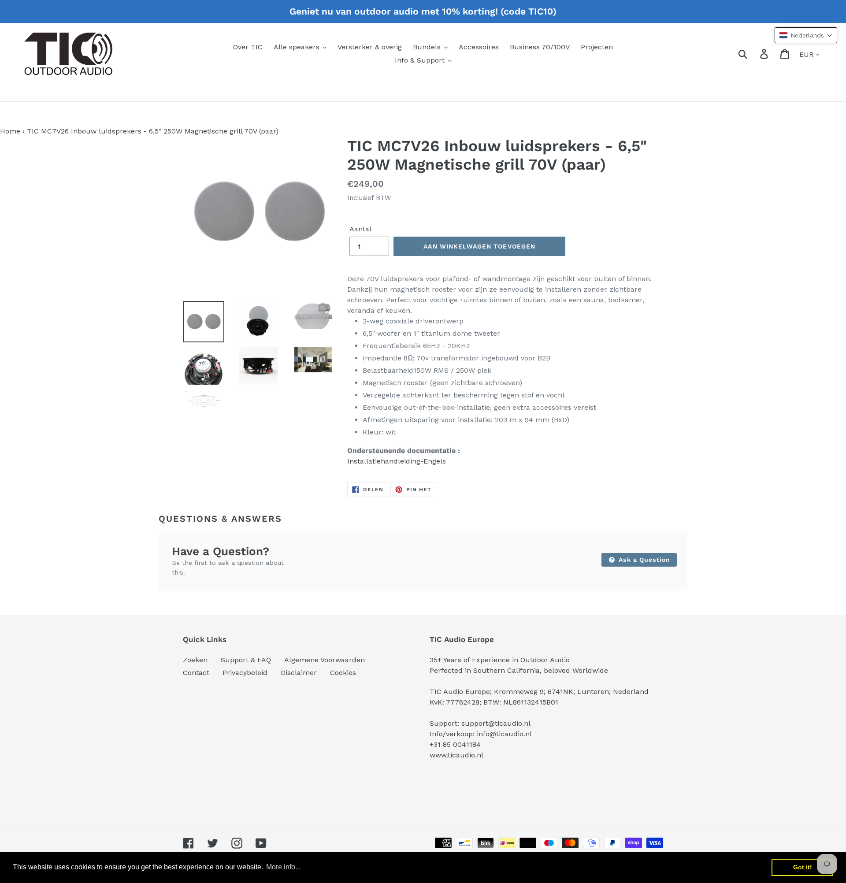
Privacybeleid (245, 672)
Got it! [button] (802, 867)
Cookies (343, 672)
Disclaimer (299, 672)
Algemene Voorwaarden (324, 660)
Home (10, 131)
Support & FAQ (246, 660)
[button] (806, 35)
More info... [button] (283, 867)
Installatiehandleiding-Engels (396, 461)
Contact (196, 672)
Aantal (360, 229)
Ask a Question (643, 559)
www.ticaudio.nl (456, 755)
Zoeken (195, 660)
